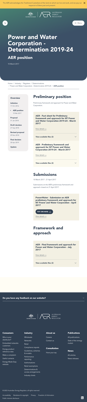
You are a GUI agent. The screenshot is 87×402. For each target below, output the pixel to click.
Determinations (38, 83)
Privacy (33, 395)
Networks (27, 341)
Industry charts (29, 375)
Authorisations (29, 363)
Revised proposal (17, 132)
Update (13, 147)
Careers (49, 337)
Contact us (50, 341)
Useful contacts (8, 358)
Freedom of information (46, 395)
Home (10, 83)
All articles (72, 355)
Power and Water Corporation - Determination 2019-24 (30, 86)
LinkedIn (82, 397)
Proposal (14, 118)
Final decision (15, 140)
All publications (73, 337)
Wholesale (28, 337)
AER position (18, 110)
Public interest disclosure (11, 398)
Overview (15, 98)
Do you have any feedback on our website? (24, 298)
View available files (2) (44, 137)
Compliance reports (31, 347)
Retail (26, 344)
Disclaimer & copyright (20, 395)
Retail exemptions (31, 366)
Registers (26, 83)
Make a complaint (9, 355)
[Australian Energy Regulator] (43, 14)
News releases (73, 359)
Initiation (14, 103)
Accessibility (7, 395)
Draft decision (16, 125)
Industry (18, 83)
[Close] (84, 3)
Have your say (51, 353)
